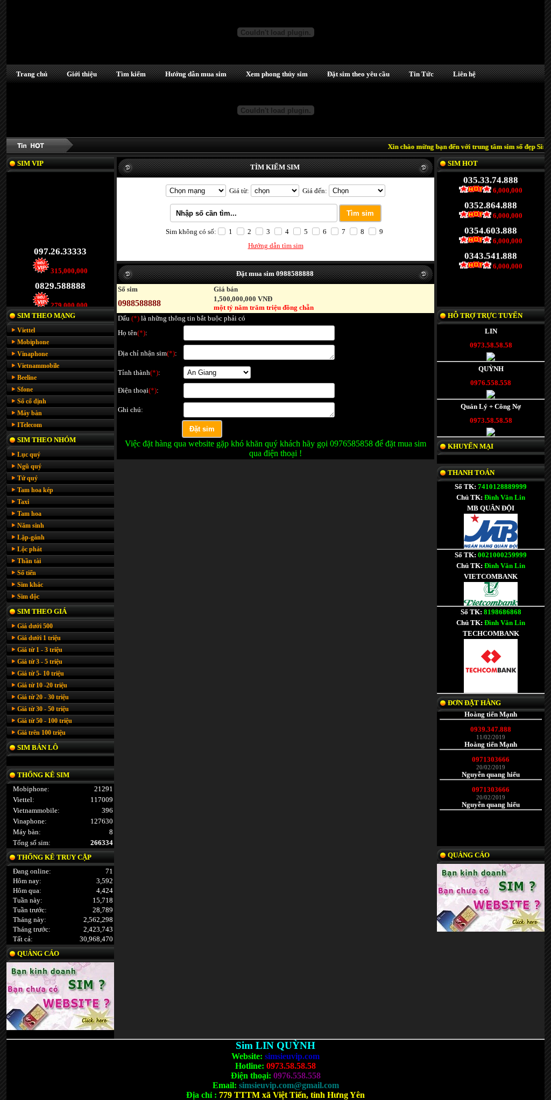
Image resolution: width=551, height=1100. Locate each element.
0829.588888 (60, 292)
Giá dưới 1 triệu (39, 638)
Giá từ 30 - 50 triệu (43, 709)
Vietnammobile (38, 366)
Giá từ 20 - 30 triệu (43, 697)
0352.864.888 (490, 212)
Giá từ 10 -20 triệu (42, 685)
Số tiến (26, 573)
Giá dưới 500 (35, 626)
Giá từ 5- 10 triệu (40, 673)
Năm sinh (30, 525)
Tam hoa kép (35, 490)
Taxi (23, 502)
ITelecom (29, 425)
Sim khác (30, 584)
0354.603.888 (490, 237)
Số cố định (31, 401)
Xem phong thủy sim (277, 74)
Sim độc (28, 596)
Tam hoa (29, 513)
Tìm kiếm (131, 74)
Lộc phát (29, 549)
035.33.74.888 (490, 187)
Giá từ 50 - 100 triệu (44, 721)
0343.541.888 (490, 263)
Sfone (25, 389)
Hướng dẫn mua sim (196, 74)
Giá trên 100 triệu (41, 732)
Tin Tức (421, 74)
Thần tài (29, 561)
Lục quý (28, 454)
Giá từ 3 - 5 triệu (39, 661)
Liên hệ (464, 74)
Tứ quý (27, 478)
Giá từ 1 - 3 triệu (39, 650)
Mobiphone (33, 342)
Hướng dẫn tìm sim (275, 246)
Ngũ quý (29, 466)
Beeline (27, 377)
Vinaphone (32, 354)
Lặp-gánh (31, 537)
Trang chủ (31, 74)
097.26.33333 (60, 258)
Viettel (26, 330)
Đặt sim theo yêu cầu (358, 74)
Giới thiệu (82, 74)
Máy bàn (29, 413)
